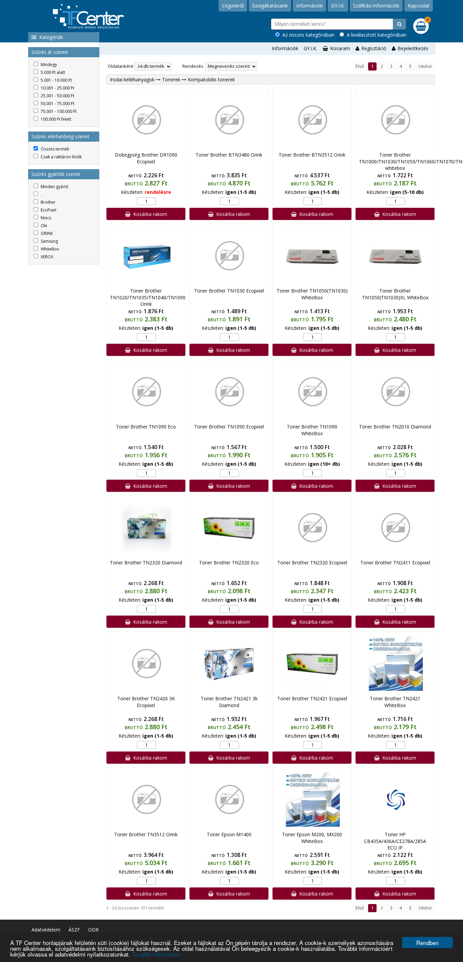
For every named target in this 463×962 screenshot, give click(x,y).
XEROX (46, 257)
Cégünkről (233, 5)
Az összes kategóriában (307, 35)
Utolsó (425, 66)
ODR (93, 929)
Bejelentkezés (413, 48)
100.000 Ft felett (55, 119)
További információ (155, 954)
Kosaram (340, 48)
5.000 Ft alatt (52, 72)
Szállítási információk (376, 5)
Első (360, 66)
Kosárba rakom (148, 214)
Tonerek (171, 79)
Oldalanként (120, 66)
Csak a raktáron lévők (61, 157)
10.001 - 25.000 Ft (57, 88)
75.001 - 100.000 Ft (58, 111)
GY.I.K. (338, 5)
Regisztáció (373, 48)
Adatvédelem (46, 929)
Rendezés (192, 66)
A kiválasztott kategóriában (375, 35)
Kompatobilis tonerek (211, 79)
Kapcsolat (418, 5)
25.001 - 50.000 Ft (57, 96)
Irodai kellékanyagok (132, 79)
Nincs (45, 218)
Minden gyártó (54, 186)
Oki (43, 225)
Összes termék (54, 149)
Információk (309, 5)
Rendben (427, 942)
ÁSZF (74, 929)
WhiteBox (49, 249)
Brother (48, 202)
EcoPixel (48, 210)
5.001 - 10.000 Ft (56, 80)
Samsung (49, 241)
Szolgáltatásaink (270, 5)
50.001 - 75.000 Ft (57, 103)
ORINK (46, 233)
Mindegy (48, 64)
